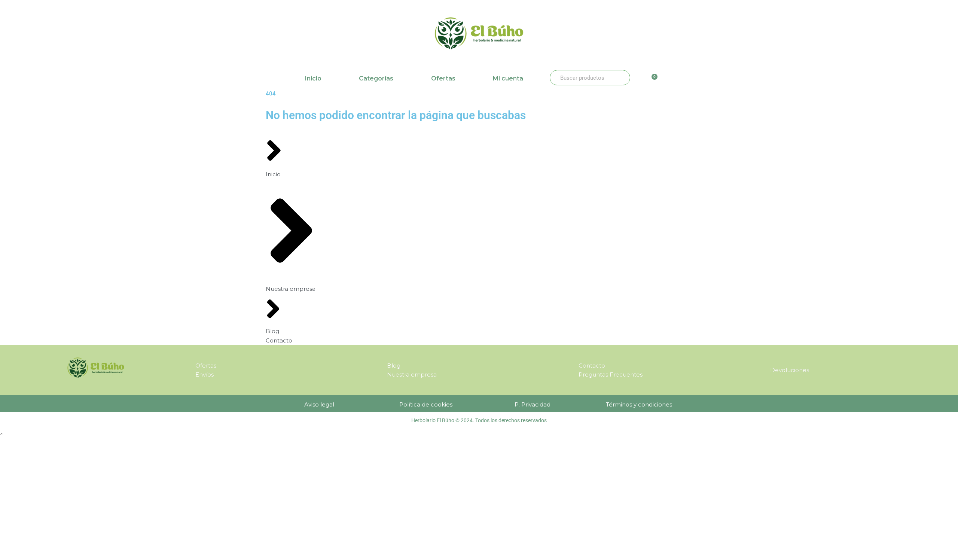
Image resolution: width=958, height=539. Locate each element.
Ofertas (443, 78)
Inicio (313, 78)
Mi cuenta (508, 78)
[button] (1, 433)
